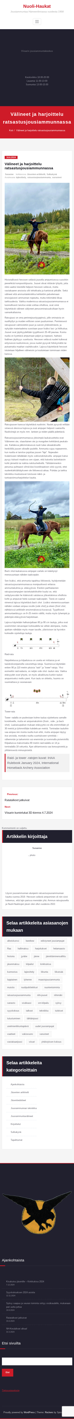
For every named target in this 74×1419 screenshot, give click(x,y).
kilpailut (30, 964)
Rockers (49, 1412)
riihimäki (58, 995)
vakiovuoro (27, 1034)
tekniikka (43, 1010)
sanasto (11, 1003)
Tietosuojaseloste (10, 1390)
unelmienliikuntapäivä (18, 1026)
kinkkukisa (45, 964)
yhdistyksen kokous (51, 1041)
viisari (32, 1041)
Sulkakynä (52, 174)
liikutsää (59, 972)
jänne (36, 956)
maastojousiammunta (49, 979)
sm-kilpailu (43, 1003)
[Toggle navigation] (37, 21)
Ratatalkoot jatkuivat (16, 1317)
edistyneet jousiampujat (52, 940)
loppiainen (12, 979)
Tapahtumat (16, 1140)
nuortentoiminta (52, 987)
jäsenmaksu (13, 964)
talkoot (29, 1010)
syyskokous (13, 1010)
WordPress (29, 1412)
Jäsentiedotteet (18, 1100)
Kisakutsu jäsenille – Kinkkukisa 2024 (25, 1281)
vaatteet (11, 1034)
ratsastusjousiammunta (39, 177)
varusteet (57, 177)
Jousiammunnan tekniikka (24, 1108)
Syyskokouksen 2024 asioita (20, 1292)
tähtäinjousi (32, 1018)
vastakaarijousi (14, 1041)
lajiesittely (21, 177)
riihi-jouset (42, 995)
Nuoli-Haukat (37, 6)
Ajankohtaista (17, 1084)
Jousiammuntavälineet (22, 1116)
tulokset (59, 1010)
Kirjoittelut (16, 1124)
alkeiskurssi (13, 940)
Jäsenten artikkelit (36, 174)
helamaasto (59, 948)
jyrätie (24, 956)
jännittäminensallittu (56, 956)
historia (10, 956)
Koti (11, 130)
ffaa (9, 948)
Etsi (7, 1372)
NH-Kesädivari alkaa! (16, 1328)
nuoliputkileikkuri (29, 987)
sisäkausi (26, 1003)
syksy (58, 1003)
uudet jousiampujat (44, 1026)
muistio (10, 987)
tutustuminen (13, 1018)
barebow (30, 940)
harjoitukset (41, 948)
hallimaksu (23, 948)
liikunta (44, 972)
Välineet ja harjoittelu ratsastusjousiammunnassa (40, 130)
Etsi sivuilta (11, 1343)
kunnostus (12, 972)
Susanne (9, 174)
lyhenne (28, 979)
